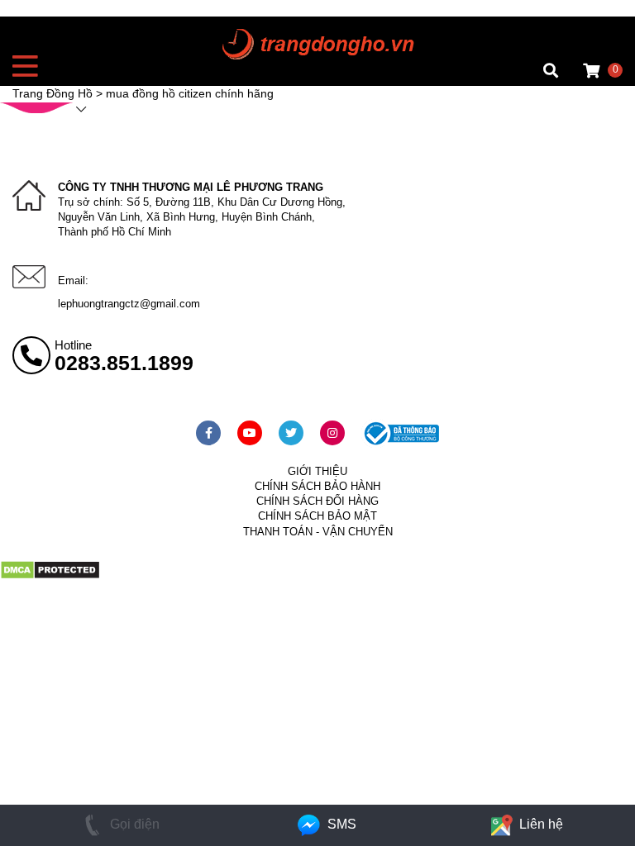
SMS (340, 824)
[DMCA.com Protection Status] (50, 575)
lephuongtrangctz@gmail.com (129, 303)
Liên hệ (539, 824)
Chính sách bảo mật (317, 516)
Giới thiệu (317, 471)
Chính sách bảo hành (317, 486)
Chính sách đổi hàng (317, 501)
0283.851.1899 (124, 362)
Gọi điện (133, 824)
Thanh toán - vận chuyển (318, 531)
